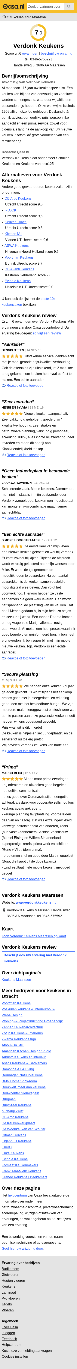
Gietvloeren (10, 1274)
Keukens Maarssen (16, 979)
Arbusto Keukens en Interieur (24, 1057)
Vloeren (8, 1310)
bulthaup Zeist (12, 1111)
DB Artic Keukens (18, 198)
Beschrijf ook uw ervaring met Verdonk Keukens (35, 958)
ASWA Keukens (16, 245)
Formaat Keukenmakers (20, 1165)
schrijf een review (47, 333)
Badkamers (10, 1269)
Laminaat (9, 1292)
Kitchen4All (13, 234)
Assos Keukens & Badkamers (24, 1063)
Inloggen (8, 1333)
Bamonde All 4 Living (18, 1069)
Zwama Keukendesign (19, 1039)
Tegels (7, 1304)
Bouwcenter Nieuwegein (20, 1093)
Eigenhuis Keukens (16, 1141)
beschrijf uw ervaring (56, 53)
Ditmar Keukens (14, 1135)
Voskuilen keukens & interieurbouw (28, 1009)
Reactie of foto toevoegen (26, 385)
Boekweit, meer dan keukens (24, 1087)
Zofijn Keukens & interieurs (22, 1033)
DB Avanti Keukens (19, 269)
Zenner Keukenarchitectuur (22, 1027)
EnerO (7, 1147)
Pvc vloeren (11, 1298)
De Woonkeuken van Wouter (23, 1129)
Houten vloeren (13, 1280)
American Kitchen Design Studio (26, 1051)
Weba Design (12, 1015)
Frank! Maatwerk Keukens (21, 1171)
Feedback (9, 1339)
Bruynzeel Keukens (16, 1105)
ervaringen (30, 53)
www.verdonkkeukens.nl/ (36, 902)
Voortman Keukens (19, 257)
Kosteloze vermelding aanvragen (27, 1351)
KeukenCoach (16, 222)
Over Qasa (10, 1327)
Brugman (9, 1099)
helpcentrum (17, 1195)
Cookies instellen (15, 1356)
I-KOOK (10, 210)
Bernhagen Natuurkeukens (22, 1075)
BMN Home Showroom (19, 1081)
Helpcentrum (11, 1345)
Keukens (8, 1286)
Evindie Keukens (18, 281)
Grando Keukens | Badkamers (24, 1177)
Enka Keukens (13, 1153)
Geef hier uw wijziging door (22, 1248)
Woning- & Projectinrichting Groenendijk (32, 1021)
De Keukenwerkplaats (18, 1123)
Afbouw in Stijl (13, 1045)
